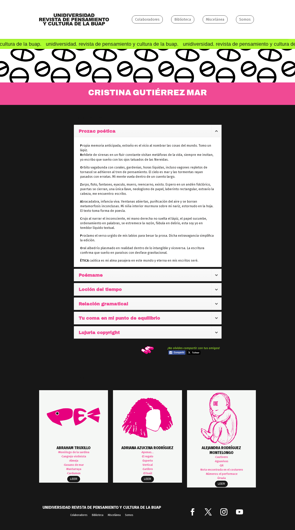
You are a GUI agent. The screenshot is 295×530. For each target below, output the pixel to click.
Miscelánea (215, 19)
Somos (245, 19)
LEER (73, 478)
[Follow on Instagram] (224, 512)
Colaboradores (147, 19)
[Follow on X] (208, 512)
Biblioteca (182, 19)
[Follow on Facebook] (193, 512)
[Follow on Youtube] (240, 512)
